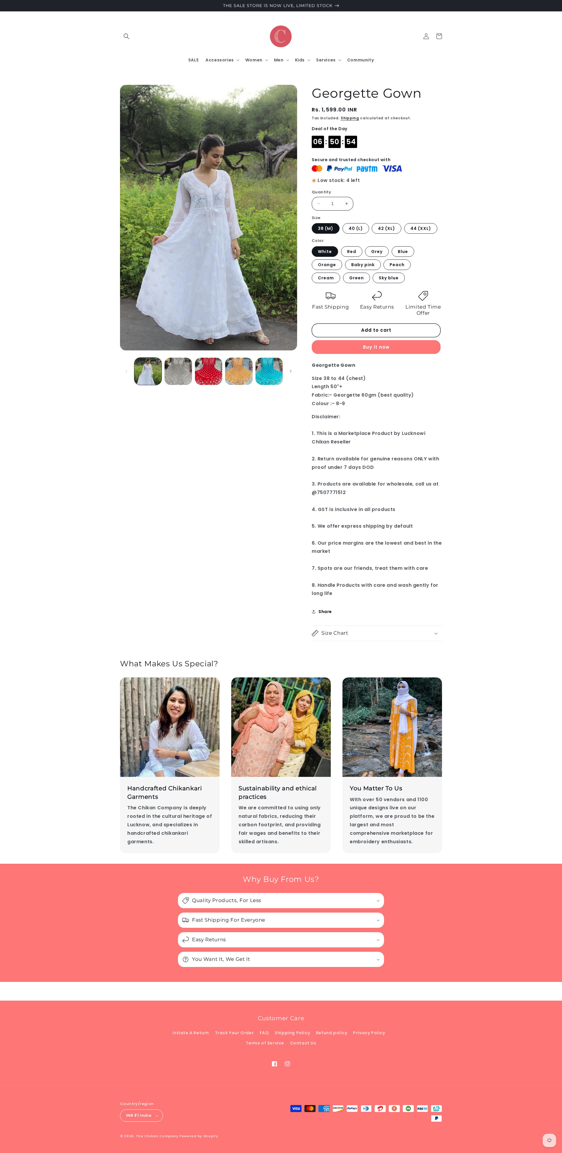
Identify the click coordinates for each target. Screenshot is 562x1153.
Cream (326, 278)
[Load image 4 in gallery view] (238, 371)
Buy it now (376, 347)
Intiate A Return (190, 1033)
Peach (397, 265)
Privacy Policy (369, 1033)
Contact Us (303, 1043)
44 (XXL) (420, 228)
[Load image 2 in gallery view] (178, 371)
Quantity (321, 192)
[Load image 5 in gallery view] (269, 371)
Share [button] (325, 612)
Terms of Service (265, 1043)
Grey (377, 251)
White (325, 251)
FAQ (264, 1033)
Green (356, 278)
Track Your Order (234, 1033)
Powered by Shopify (198, 1136)
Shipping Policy (292, 1033)
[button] (126, 36)
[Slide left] (126, 371)
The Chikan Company (157, 1136)
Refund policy (331, 1033)
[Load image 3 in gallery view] (208, 371)
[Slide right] (290, 371)
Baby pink (363, 265)
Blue (403, 251)
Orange (327, 265)
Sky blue (389, 278)
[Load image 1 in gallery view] (148, 371)
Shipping (350, 118)
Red (351, 251)
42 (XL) (386, 228)
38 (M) (325, 228)
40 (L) (356, 228)
